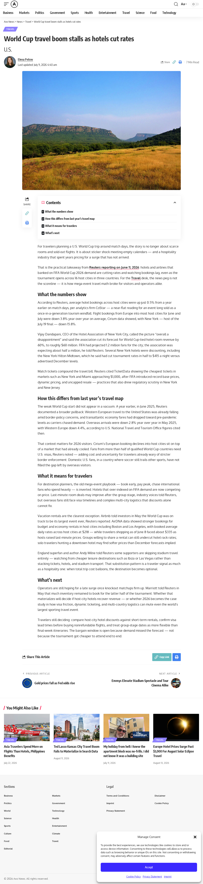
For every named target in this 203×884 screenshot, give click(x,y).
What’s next (52, 233)
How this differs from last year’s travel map (70, 218)
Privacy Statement (152, 876)
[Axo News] (14, 4)
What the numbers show (59, 211)
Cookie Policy (133, 876)
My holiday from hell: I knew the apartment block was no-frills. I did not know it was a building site (126, 751)
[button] (195, 837)
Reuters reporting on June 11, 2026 (114, 267)
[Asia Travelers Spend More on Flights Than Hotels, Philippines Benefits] (27, 727)
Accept (149, 867)
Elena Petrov (25, 59)
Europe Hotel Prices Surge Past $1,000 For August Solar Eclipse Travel (173, 751)
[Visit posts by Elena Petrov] (10, 62)
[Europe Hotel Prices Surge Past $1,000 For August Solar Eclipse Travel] (176, 727)
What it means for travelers (61, 225)
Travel (10, 29)
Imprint (167, 876)
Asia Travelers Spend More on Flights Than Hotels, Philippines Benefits (24, 751)
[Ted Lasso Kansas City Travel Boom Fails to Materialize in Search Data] (77, 727)
